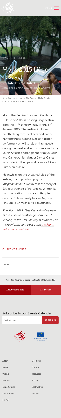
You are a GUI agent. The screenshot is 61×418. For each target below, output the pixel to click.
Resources (36, 374)
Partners (6, 380)
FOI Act (5, 400)
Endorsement (8, 393)
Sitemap (35, 393)
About (5, 361)
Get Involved (37, 387)
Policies (35, 380)
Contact (35, 367)
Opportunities (8, 387)
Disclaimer (36, 361)
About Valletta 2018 (15, 290)
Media (5, 367)
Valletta (5, 374)
